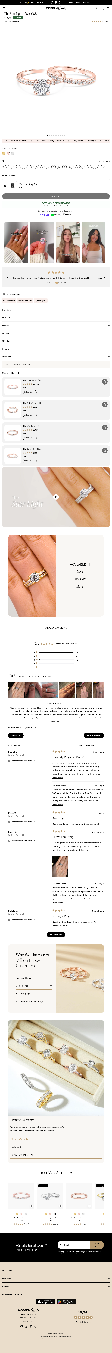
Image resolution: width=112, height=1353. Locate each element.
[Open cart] (108, 8)
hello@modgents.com (28, 1317)
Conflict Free (22, 985)
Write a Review (95, 736)
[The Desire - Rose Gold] (21, 1196)
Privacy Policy (53, 1336)
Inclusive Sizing (23, 977)
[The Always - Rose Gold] (79, 1196)
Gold (80, 571)
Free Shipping (23, 993)
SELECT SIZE (56, 196)
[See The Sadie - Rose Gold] (12, 456)
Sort (81, 745)
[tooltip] (64, 703)
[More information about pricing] (10, 17)
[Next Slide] (101, 690)
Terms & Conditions (65, 1336)
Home (6, 364)
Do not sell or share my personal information (56, 1338)
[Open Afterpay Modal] (56, 214)
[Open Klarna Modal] (67, 214)
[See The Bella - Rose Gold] (12, 410)
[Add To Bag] (105, 382)
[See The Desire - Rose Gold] (12, 387)
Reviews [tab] (14, 728)
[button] (47, 135)
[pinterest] (31, 1326)
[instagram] (26, 1326)
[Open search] (97, 8)
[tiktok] (35, 1326)
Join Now (97, 1245)
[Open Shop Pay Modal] (44, 214)
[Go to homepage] (56, 8)
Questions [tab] (30, 728)
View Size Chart (103, 161)
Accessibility (44, 1336)
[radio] (3, 153)
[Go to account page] (102, 8)
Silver (79, 586)
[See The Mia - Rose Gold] (12, 433)
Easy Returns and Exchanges (30, 1001)
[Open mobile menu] (3, 8)
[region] (56, 690)
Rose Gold (80, 579)
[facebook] (21, 1326)
